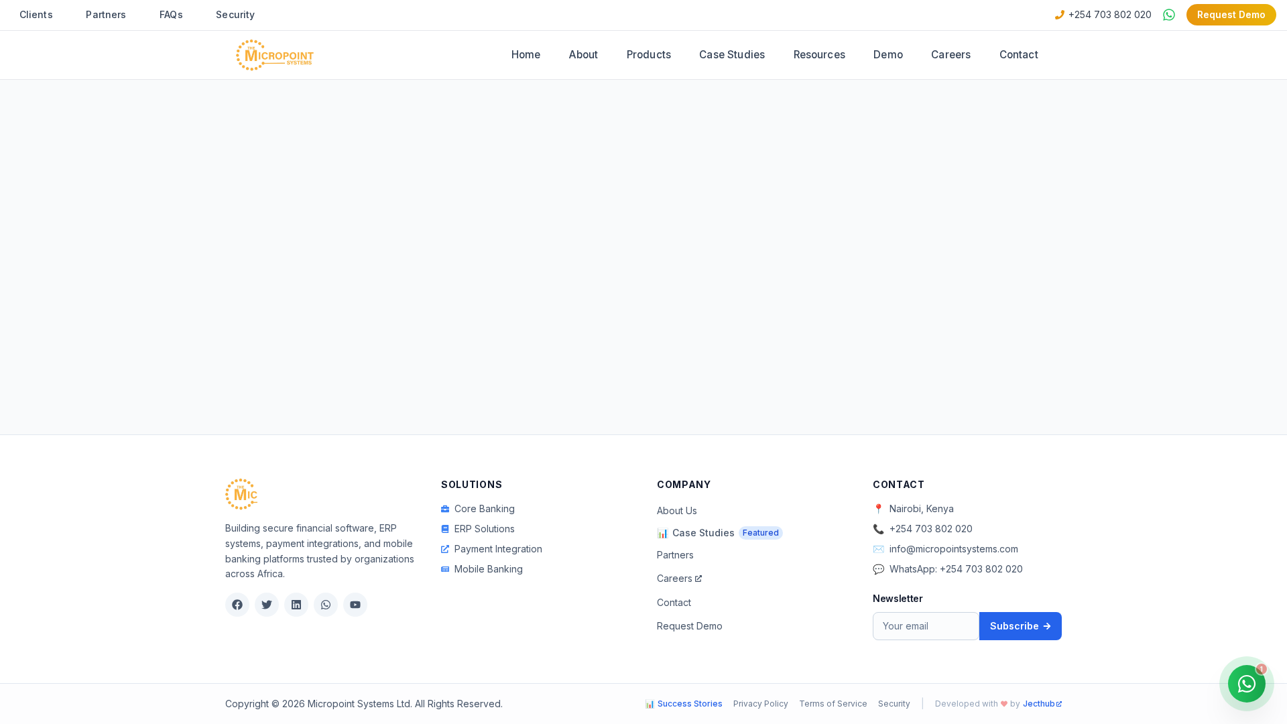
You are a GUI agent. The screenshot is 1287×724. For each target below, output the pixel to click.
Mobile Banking (488, 569)
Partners (106, 14)
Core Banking (484, 508)
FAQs (171, 14)
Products (649, 54)
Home (526, 54)
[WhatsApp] (326, 605)
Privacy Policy (760, 704)
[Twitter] (267, 605)
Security (235, 14)
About (584, 54)
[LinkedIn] (296, 605)
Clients (36, 14)
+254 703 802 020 (1110, 14)
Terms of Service (833, 704)
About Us (677, 510)
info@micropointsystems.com (954, 548)
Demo (888, 54)
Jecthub (1039, 704)
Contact (1018, 54)
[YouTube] (355, 605)
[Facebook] (237, 605)
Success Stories (684, 704)
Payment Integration (498, 548)
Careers (951, 54)
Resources (819, 54)
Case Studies (732, 54)
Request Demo (1231, 14)
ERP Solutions (484, 528)
